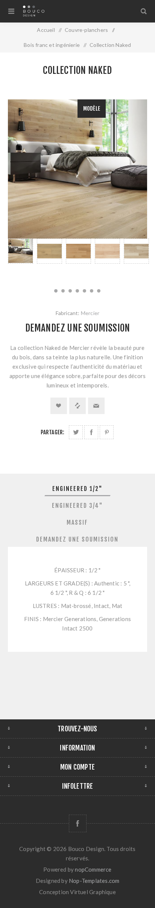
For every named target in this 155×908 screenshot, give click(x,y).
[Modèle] (20, 251)
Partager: (53, 432)
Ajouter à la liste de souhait (58, 406)
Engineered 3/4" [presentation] (77, 505)
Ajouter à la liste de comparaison (77, 406)
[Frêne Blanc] (136, 251)
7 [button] (98, 291)
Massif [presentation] (77, 522)
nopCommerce (93, 869)
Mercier (90, 313)
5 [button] (84, 291)
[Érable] (107, 251)
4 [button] (77, 291)
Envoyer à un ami (96, 406)
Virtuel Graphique (92, 891)
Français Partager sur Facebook (91, 432)
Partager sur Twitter (76, 432)
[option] (20, 259)
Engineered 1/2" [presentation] (77, 488)
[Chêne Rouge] (78, 251)
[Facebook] (78, 823)
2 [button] (63, 291)
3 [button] (70, 291)
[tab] (77, 488)
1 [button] (56, 291)
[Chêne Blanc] (49, 251)
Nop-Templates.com (94, 880)
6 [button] (91, 291)
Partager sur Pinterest (107, 432)
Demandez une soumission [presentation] (77, 539)
